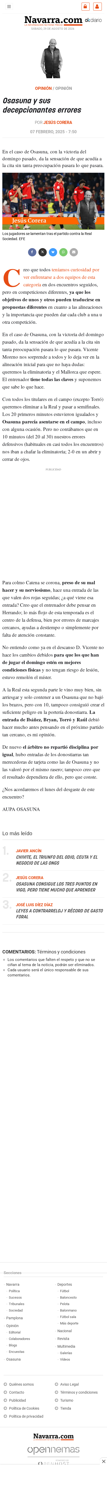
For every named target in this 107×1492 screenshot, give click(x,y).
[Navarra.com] (53, 20)
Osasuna (13, 1359)
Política (14, 1291)
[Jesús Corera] (53, 57)
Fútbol (64, 1291)
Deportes (64, 1284)
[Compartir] (32, 251)
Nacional (64, 1331)
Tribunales (16, 1304)
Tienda (65, 1408)
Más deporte (69, 1323)
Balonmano (68, 1310)
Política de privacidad (26, 1416)
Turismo (66, 1400)
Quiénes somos (21, 1384)
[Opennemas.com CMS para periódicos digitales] (53, 1455)
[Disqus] (52, 1052)
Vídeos (65, 1359)
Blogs (13, 1345)
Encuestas (16, 1352)
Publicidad (17, 1400)
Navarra (12, 1284)
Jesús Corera (57, 122)
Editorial (15, 1332)
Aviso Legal (69, 1384)
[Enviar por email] (74, 251)
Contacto (16, 1392)
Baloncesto (68, 1297)
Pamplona (14, 1318)
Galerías (66, 1353)
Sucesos (15, 1297)
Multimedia (66, 1346)
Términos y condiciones (61, 951)
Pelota (64, 1304)
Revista (63, 1339)
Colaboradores (19, 1339)
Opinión (12, 1326)
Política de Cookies (24, 1408)
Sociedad (16, 1310)
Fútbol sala (68, 1317)
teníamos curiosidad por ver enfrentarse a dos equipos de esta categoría (61, 277)
